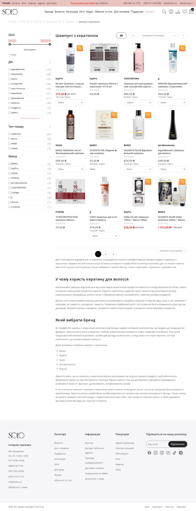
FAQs (118, 469)
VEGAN (57, 475)
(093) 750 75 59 (16, 476)
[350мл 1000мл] (70, 102)
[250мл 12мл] (138, 169)
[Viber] (162, 453)
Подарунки (60, 453)
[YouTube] (168, 453)
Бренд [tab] (12, 156)
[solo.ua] (10, 12)
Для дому (59, 469)
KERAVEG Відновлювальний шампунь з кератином (172, 85)
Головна (12, 21)
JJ (159, 78)
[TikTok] (174, 453)
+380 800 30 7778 (131, 3)
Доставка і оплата (94, 468)
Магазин (181, 506)
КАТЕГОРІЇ (25, 21)
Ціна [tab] (11, 34)
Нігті (56, 464)
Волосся (38, 21)
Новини (32, 3)
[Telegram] (181, 453)
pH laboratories (166, 145)
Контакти (157, 506)
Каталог (16, 3)
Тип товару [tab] (16, 126)
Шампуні (70, 21)
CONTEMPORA (131, 78)
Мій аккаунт (122, 453)
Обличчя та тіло (63, 480)
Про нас (89, 442)
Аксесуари (59, 458)
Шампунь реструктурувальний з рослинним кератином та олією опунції (138, 85)
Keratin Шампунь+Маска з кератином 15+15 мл (104, 85)
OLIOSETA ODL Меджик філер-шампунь (104, 152)
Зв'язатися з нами (17, 487)
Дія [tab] (10, 62)
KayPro (59, 78)
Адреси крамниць (125, 442)
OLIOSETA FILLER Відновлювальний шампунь (138, 152)
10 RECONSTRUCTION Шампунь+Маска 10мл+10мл (67, 218)
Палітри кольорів (125, 448)
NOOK (59, 145)
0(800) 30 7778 (15, 465)
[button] (187, 3)
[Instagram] (156, 453)
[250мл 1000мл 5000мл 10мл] (70, 169)
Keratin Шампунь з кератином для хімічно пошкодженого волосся (70, 85)
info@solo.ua (170, 3)
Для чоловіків (61, 448)
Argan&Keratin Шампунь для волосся (171, 152)
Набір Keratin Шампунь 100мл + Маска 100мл (136, 218)
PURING (60, 211)
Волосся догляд (53, 21)
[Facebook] (149, 453)
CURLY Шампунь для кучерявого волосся (104, 218)
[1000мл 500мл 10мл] (138, 102)
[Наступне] (113, 254)
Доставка (52, 3)
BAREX (93, 145)
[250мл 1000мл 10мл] (173, 169)
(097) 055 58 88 (16, 471)
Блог (24, 3)
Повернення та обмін (96, 473)
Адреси (41, 3)
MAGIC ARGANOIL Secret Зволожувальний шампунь (70, 152)
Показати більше (29, 118)
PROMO (6, 3)
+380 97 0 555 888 (152, 3)
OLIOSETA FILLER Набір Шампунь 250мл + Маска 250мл (171, 218)
